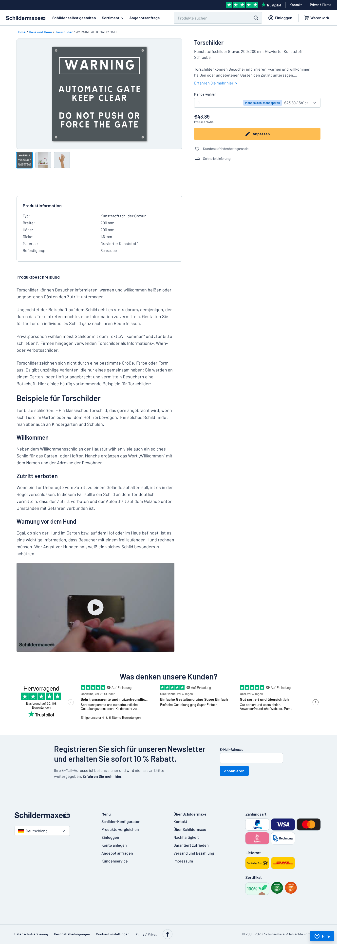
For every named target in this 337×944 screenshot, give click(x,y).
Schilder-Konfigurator (120, 821)
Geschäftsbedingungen (72, 934)
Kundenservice (114, 861)
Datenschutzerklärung (31, 934)
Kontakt (180, 821)
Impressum (183, 861)
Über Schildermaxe (189, 829)
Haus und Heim (40, 32)
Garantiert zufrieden (191, 845)
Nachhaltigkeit (186, 837)
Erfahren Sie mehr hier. (102, 776)
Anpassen (261, 133)
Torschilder (64, 32)
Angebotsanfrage (144, 17)
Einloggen (110, 837)
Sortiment (110, 17)
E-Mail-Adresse (231, 749)
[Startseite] (53, 815)
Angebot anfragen (117, 853)
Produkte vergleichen (120, 829)
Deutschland (37, 830)
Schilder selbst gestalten (74, 17)
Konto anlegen (114, 845)
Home (21, 32)
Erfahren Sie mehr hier (213, 83)
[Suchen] (256, 18)
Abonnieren (234, 770)
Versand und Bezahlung (193, 853)
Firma (326, 5)
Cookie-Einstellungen (113, 934)
